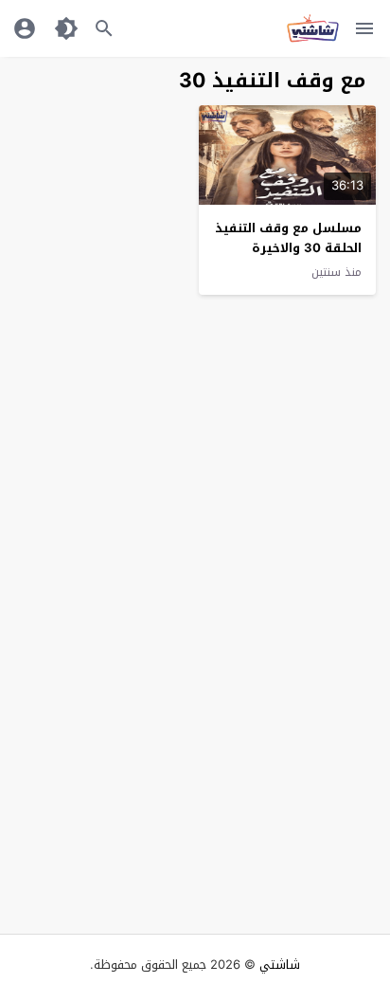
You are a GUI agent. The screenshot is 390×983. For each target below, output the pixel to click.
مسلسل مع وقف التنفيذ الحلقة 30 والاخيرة (288, 238)
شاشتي (279, 964)
